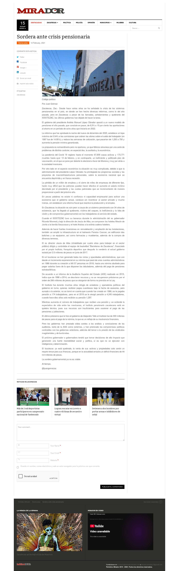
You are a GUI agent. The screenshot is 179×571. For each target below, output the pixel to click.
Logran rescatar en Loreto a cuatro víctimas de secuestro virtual (68, 411)
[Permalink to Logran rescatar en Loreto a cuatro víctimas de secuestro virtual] (71, 397)
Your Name (54, 445)
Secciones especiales (151, 502)
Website (53, 460)
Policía (79, 23)
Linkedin (23, 73)
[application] (120, 531)
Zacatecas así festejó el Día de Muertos (35, 554)
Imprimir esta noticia (26, 83)
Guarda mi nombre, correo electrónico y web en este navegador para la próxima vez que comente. (60, 466)
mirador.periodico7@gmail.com (151, 564)
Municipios (105, 23)
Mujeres (120, 23)
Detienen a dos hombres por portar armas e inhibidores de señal (106, 411)
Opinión (91, 23)
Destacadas (36, 23)
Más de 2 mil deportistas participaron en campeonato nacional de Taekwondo (30, 411)
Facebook (23, 62)
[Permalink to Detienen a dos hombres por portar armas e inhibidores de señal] (108, 397)
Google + (23, 67)
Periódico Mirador (41, 11)
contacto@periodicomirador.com (129, 564)
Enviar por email (25, 78)
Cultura (132, 23)
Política (67, 23)
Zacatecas (51, 23)
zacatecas (21, 94)
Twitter (22, 57)
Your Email (54, 453)
